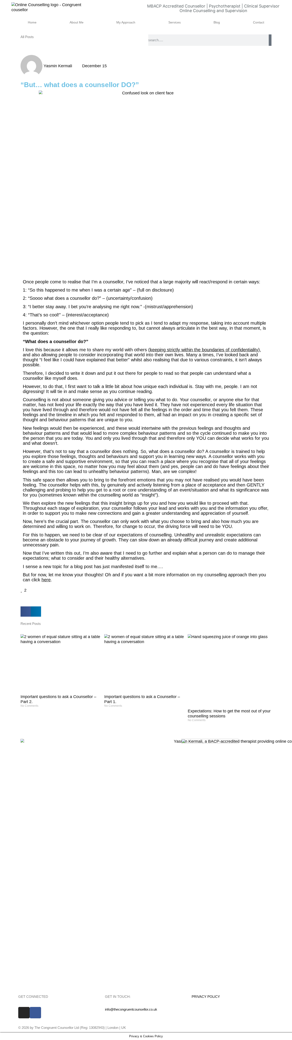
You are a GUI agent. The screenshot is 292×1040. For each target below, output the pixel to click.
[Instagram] (24, 1012)
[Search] (270, 40)
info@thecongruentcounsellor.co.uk (131, 1009)
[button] (26, 611)
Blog (217, 22)
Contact (258, 22)
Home (32, 22)
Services (174, 22)
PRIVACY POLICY (206, 997)
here (46, 579)
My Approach (125, 22)
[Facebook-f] (35, 1012)
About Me (76, 22)
